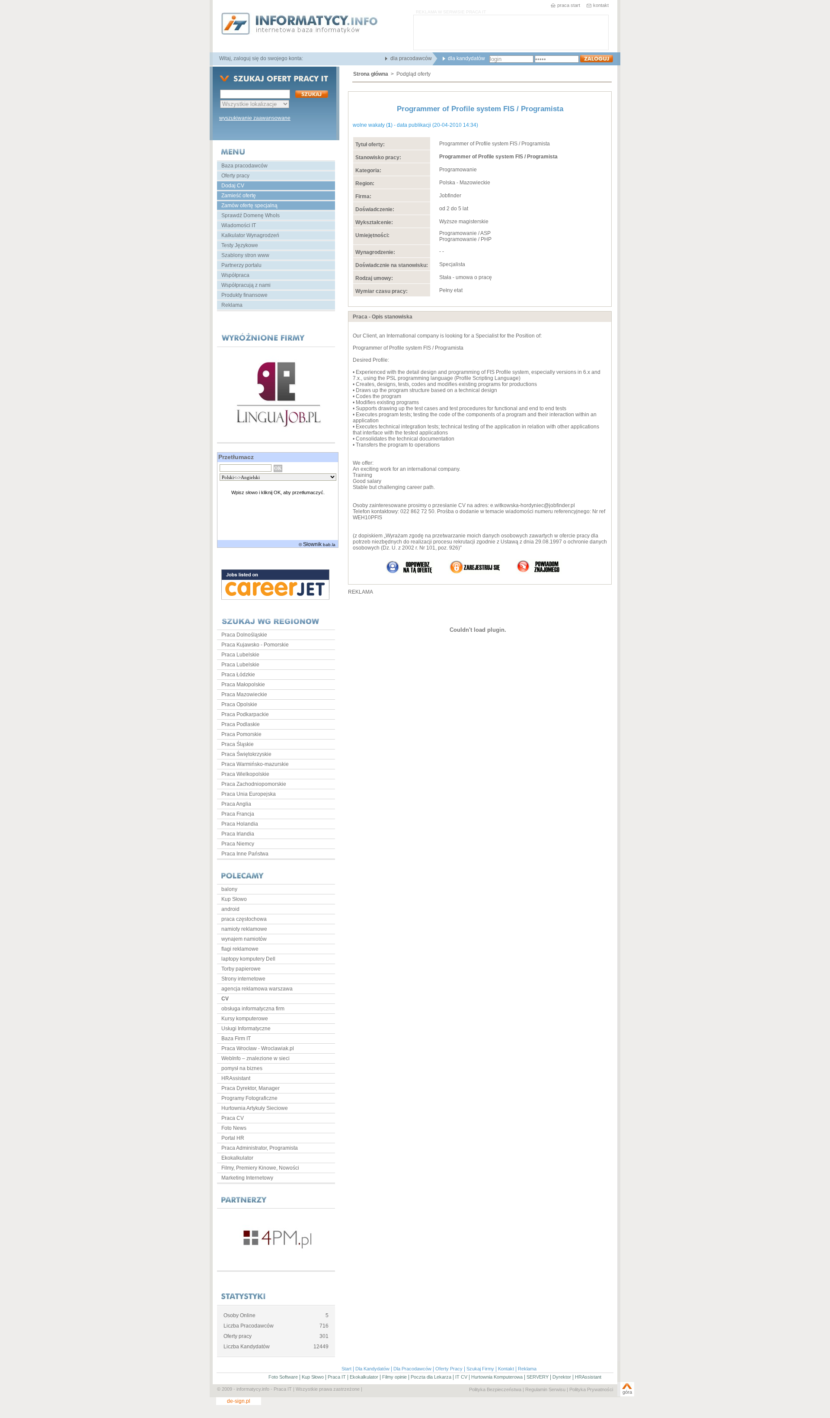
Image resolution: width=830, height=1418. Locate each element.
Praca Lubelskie (240, 655)
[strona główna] (299, 24)
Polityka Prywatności (591, 1389)
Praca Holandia (239, 824)
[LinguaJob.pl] (276, 394)
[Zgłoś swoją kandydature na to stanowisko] (410, 572)
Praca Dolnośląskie (244, 635)
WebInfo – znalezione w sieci (255, 1058)
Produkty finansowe (244, 295)
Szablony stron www (245, 255)
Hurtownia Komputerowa (497, 1376)
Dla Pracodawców (412, 1368)
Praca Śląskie (237, 744)
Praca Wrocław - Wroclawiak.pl (257, 1048)
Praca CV (232, 1118)
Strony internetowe (243, 979)
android (230, 909)
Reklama (232, 305)
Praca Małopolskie (243, 685)
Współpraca (235, 275)
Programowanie (458, 170)
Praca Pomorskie (241, 734)
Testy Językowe (239, 245)
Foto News (233, 1128)
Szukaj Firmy (480, 1368)
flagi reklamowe (240, 949)
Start (346, 1368)
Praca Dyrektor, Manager (250, 1088)
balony (229, 889)
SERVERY (538, 1376)
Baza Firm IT (236, 1038)
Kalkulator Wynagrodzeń (250, 235)
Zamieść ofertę (238, 196)
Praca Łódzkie (238, 675)
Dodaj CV (232, 186)
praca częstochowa (244, 919)
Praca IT (337, 1376)
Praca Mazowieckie (244, 694)
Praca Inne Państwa (244, 854)
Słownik (312, 544)
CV (225, 999)
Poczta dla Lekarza (431, 1376)
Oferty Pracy (449, 1368)
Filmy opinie (394, 1376)
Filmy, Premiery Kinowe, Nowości (260, 1168)
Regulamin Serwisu (545, 1389)
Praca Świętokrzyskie (246, 754)
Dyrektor (561, 1376)
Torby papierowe (241, 969)
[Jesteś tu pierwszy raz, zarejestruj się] (474, 572)
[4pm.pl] (276, 1239)
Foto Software (283, 1376)
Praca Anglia (236, 804)
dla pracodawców (411, 58)
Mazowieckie (475, 183)
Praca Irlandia (237, 834)
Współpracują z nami (246, 285)
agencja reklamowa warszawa (257, 989)
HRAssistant (235, 1078)
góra (627, 1392)
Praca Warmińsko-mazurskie (255, 764)
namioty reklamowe (244, 929)
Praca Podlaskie (240, 724)
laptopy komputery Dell (248, 959)
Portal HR (232, 1138)
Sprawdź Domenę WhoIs (250, 215)
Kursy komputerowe (244, 1019)
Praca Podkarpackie (245, 714)
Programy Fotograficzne (249, 1098)
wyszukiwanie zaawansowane (254, 118)
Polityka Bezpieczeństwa (495, 1389)
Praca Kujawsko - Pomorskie (255, 645)
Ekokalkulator (237, 1158)
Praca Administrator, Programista (259, 1148)
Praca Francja (237, 814)
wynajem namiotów (244, 939)
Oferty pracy (235, 176)
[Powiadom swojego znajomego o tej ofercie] (539, 572)
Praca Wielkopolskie (245, 774)
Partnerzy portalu (241, 265)
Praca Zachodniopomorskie (253, 784)
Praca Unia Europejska (248, 794)
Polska (447, 183)
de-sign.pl (238, 1401)
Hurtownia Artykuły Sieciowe (254, 1108)
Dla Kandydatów (372, 1368)
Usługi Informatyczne (246, 1029)
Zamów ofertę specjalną (249, 206)
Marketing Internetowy (247, 1178)
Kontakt (506, 1368)
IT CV (461, 1376)
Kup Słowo (234, 899)
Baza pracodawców (244, 166)
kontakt (601, 5)
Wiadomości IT (238, 225)
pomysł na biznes (241, 1068)
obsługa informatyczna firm (252, 1009)
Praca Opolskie (239, 704)
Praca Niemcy (237, 844)
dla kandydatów (466, 58)
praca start (568, 5)
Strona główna (370, 74)
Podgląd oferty (413, 74)
